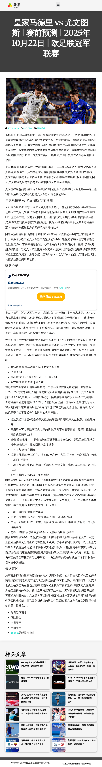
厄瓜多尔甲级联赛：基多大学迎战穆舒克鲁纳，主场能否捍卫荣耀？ (81, 713)
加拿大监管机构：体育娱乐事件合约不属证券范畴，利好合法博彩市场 (34, 698)
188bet (15, 632)
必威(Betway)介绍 (15, 305)
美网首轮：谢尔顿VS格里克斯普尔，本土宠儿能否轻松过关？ (81, 698)
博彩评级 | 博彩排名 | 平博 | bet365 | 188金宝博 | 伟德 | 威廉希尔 (81, 666)
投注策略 (41, 128)
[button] (58, 4)
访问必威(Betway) (51, 296)
